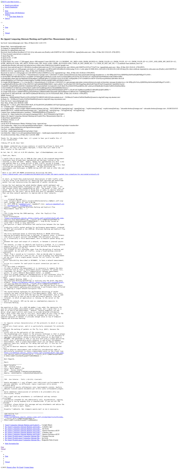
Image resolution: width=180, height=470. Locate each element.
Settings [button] (7, 15)
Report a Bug (11, 467)
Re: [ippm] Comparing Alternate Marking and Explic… (23, 427)
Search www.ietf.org (12, 5)
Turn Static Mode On (16, 16)
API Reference (20, 13)
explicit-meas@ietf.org (55, 204)
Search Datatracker (11, 7)
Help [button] (6, 11)
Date (6, 27)
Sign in (7, 18)
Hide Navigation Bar (12, 443)
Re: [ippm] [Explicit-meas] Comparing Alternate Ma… (23, 436)
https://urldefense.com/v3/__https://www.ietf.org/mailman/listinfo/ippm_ (33, 417)
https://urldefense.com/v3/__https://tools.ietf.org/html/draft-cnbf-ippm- (34, 353)
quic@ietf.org (13, 205)
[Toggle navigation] (20, 2)
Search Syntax (9, 13)
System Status (29, 467)
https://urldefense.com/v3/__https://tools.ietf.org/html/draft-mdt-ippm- (34, 218)
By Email (20, 467)
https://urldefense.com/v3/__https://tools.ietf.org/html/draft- (38, 282)
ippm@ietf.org (24, 204)
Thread (7, 33)
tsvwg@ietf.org (26, 205)
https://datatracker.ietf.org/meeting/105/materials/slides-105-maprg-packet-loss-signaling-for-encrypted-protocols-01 (50, 174)
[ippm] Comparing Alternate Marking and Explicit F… (23, 425)
